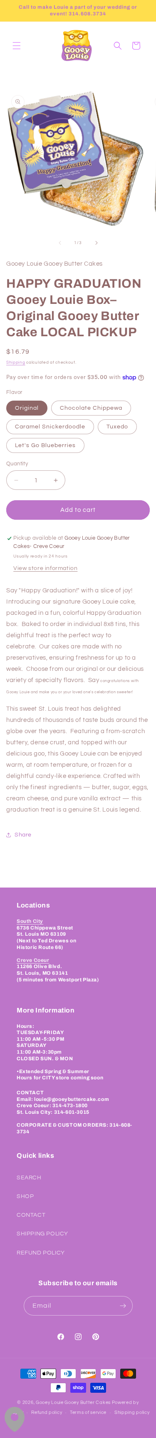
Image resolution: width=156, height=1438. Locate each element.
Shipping (15, 362)
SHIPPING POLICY (42, 1234)
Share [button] (23, 835)
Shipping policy (132, 1412)
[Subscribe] (123, 1306)
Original (27, 408)
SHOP (25, 1196)
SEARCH (29, 1178)
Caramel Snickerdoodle (50, 427)
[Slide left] (60, 243)
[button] (16, 46)
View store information (45, 568)
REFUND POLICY (41, 1253)
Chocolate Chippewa (91, 408)
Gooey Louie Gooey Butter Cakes (73, 1402)
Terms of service (88, 1412)
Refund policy (46, 1412)
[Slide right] (96, 243)
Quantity (17, 464)
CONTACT (31, 1215)
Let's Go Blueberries (45, 445)
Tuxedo (117, 427)
